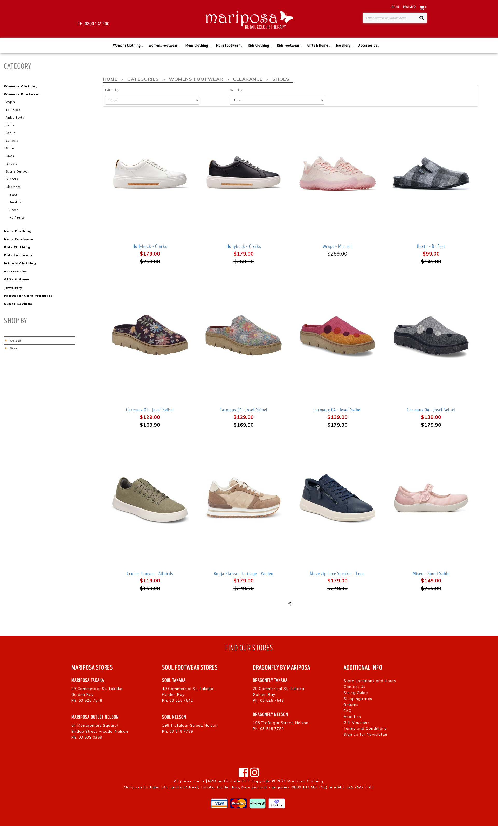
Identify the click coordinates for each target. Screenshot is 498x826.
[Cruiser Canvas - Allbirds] (150, 498)
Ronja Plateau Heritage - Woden (243, 573)
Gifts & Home (317, 45)
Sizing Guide (356, 692)
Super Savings (18, 304)
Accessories (367, 45)
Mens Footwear (228, 45)
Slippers (12, 179)
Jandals (11, 164)
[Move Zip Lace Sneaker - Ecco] (337, 498)
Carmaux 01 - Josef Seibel (150, 410)
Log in (395, 7)
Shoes (13, 210)
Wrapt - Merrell (337, 246)
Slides (10, 148)
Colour (16, 340)
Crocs (10, 156)
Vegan (10, 102)
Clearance (13, 187)
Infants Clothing (20, 263)
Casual (11, 133)
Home (110, 79)
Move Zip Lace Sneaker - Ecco (337, 573)
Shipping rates (358, 698)
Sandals (12, 140)
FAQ (348, 710)
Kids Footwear (288, 45)
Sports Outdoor (17, 171)
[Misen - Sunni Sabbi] (431, 498)
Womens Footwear (163, 45)
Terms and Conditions (365, 728)
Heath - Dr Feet (431, 246)
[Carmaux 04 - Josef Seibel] (337, 335)
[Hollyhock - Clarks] (150, 171)
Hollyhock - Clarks (150, 246)
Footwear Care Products (28, 296)
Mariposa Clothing (305, 781)
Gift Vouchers (357, 722)
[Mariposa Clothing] (249, 19)
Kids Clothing (258, 45)
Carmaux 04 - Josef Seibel (337, 410)
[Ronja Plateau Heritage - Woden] (243, 498)
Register (409, 7)
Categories (143, 79)
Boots (13, 194)
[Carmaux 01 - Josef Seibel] (150, 335)
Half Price (17, 217)
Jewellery (343, 45)
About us (352, 716)
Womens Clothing (127, 45)
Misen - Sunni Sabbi (431, 573)
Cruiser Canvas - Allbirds (150, 573)
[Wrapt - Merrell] (337, 171)
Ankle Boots (15, 117)
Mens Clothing (196, 45)
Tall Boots (13, 110)
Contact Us (354, 686)
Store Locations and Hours (370, 680)
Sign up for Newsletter (366, 734)
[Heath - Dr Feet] (431, 171)
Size (13, 348)
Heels (10, 125)
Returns (351, 704)
